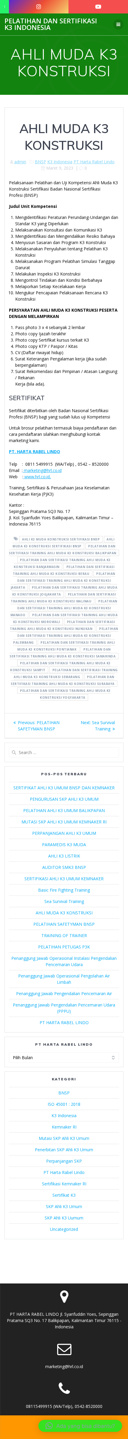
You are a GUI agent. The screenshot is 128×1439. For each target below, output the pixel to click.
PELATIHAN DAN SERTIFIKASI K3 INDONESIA (50, 24)
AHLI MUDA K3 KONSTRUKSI (64, 913)
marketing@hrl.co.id (42, 470)
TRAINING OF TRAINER (64, 935)
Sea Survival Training (64, 901)
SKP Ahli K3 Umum (64, 1206)
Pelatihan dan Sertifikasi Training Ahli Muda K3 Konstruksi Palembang (65, 635)
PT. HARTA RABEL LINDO (34, 451)
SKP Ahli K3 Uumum (64, 1218)
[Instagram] (38, 6)
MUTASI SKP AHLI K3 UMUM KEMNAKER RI (64, 822)
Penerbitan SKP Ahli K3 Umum (64, 1149)
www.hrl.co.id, (37, 476)
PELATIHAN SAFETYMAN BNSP (64, 924)
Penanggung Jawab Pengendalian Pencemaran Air (64, 993)
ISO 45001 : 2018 (64, 1104)
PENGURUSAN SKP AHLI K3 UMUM (64, 799)
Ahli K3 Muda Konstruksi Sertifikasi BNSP (61, 539)
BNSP (40, 162)
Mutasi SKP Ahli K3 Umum (64, 1138)
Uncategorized (64, 1229)
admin (20, 162)
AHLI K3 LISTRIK (64, 856)
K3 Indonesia (59, 162)
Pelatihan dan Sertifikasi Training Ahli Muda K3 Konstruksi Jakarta (63, 580)
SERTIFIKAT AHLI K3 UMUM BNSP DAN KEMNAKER (64, 788)
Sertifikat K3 (64, 1195)
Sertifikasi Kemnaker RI (64, 1184)
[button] (80, 1426)
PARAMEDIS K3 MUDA (64, 844)
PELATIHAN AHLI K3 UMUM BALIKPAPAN (64, 810)
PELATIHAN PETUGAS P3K (64, 947)
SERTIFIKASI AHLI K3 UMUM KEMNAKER (64, 878)
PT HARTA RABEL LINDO (64, 1022)
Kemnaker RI (64, 1127)
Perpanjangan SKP (64, 1161)
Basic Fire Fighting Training (64, 890)
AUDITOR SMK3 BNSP (64, 867)
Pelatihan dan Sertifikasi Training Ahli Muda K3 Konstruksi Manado (63, 608)
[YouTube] (98, 6)
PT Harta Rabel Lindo (94, 162)
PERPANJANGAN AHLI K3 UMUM (64, 833)
